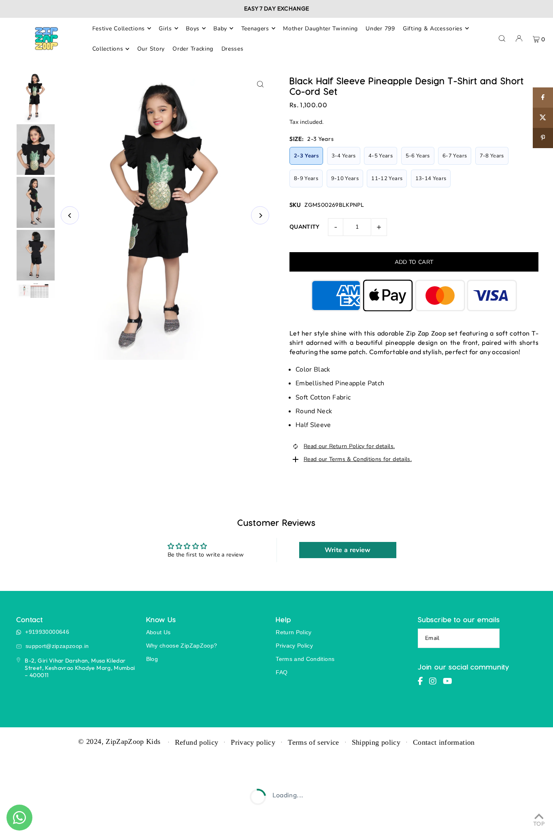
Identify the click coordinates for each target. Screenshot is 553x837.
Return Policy (294, 632)
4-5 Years (380, 155)
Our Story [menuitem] (151, 49)
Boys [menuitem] (193, 28)
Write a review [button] (348, 550)
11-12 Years (386, 178)
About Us (158, 632)
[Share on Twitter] (543, 118)
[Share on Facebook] (543, 97)
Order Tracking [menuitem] (192, 49)
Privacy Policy (294, 645)
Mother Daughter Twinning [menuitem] (320, 28)
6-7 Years (454, 155)
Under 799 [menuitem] (380, 28)
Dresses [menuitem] (232, 49)
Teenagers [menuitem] (255, 28)
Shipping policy (376, 742)
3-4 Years (344, 155)
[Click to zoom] (260, 84)
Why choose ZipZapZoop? (181, 645)
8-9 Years (306, 178)
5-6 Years (418, 155)
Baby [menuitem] (220, 28)
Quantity (304, 227)
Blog (152, 659)
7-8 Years (492, 155)
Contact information (444, 742)
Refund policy (197, 742)
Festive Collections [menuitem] (118, 28)
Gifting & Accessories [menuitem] (433, 28)
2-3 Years (306, 155)
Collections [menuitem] (107, 49)
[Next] (260, 215)
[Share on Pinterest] (543, 138)
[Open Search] (502, 38)
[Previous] (70, 215)
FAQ (281, 672)
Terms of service (313, 742)
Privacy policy (253, 742)
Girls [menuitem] (165, 28)
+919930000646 (47, 632)
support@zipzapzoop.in (57, 646)
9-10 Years (345, 178)
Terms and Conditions (305, 659)
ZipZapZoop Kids (133, 741)
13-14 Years (431, 178)
